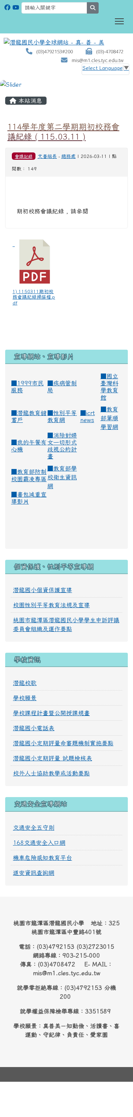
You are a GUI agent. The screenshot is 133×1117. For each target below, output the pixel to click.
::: (7, 91)
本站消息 (29, 101)
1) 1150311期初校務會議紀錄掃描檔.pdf (34, 297)
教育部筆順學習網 (109, 418)
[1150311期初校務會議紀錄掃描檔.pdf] (35, 261)
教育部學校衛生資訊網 (62, 477)
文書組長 (47, 156)
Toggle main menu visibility (119, 20)
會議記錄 (24, 156)
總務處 (68, 156)
